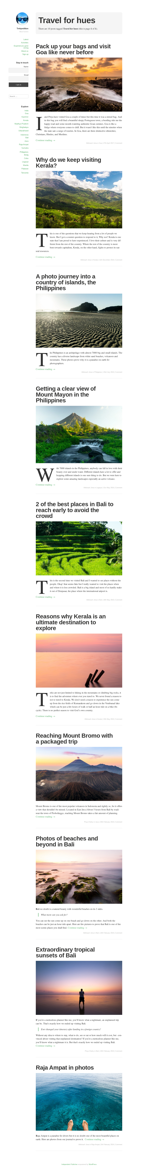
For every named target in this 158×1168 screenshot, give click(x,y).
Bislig (26, 155)
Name (26, 67)
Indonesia (24, 135)
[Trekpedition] (22, 25)
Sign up (25, 54)
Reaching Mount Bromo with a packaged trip (74, 738)
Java (97, 822)
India (26, 111)
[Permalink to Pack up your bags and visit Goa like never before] (79, 113)
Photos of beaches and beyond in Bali (67, 841)
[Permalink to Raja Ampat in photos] (79, 1132)
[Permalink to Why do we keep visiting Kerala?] (79, 229)
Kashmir (25, 117)
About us (24, 51)
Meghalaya (24, 127)
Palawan (24, 169)
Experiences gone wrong (21, 47)
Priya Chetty (88, 822)
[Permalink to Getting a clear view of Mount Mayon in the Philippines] (79, 464)
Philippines (98, 372)
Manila (25, 165)
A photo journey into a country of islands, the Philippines (66, 282)
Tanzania (24, 173)
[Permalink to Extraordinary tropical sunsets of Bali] (79, 1016)
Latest (25, 39)
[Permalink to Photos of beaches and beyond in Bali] (79, 905)
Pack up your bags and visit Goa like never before (73, 49)
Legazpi (99, 488)
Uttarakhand (23, 131)
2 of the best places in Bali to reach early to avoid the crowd (74, 510)
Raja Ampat (95, 1144)
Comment (118, 143)
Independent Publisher (69, 1164)
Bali (100, 600)
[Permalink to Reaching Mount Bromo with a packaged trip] (79, 802)
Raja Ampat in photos (65, 1067)
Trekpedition (22, 28)
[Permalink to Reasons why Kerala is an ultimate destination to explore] (79, 689)
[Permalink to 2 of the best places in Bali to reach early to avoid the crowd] (79, 576)
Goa (100, 143)
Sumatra (24, 148)
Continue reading (45, 140)
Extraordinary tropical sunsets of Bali (65, 952)
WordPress (93, 1164)
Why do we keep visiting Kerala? (68, 162)
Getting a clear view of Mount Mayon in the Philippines (66, 394)
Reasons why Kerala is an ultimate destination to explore (71, 622)
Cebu (26, 158)
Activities (24, 43)
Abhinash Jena (91, 143)
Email (26, 75)
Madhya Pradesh (21, 124)
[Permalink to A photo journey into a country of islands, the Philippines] (79, 349)
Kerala (95, 260)
